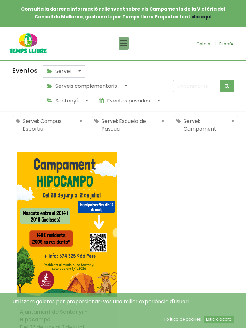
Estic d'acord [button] (219, 319)
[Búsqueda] (227, 86)
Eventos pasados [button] (128, 100)
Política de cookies (182, 319)
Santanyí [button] (66, 100)
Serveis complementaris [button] (86, 86)
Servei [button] (63, 71)
